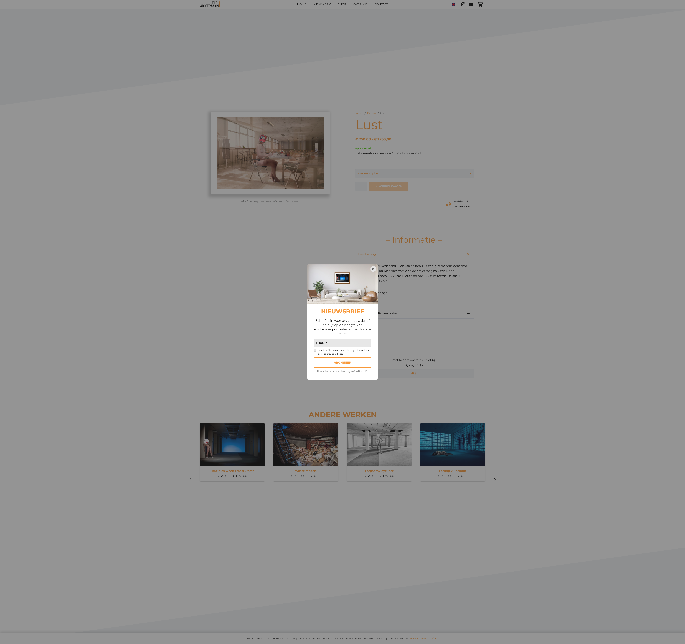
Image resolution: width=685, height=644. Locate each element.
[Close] (373, 269)
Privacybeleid (353, 350)
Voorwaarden (335, 350)
